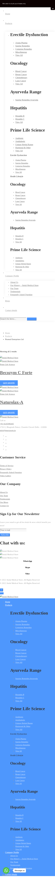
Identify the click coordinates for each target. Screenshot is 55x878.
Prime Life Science (7, 364)
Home (7, 333)
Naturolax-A (11, 402)
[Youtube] (6, 442)
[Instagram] (6, 446)
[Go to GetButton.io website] (6, 875)
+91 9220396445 (7, 424)
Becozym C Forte (16, 372)
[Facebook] (6, 439)
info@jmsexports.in (8, 430)
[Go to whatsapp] (6, 870)
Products (8, 336)
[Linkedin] (6, 449)
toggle (53, 8)
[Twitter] (6, 436)
